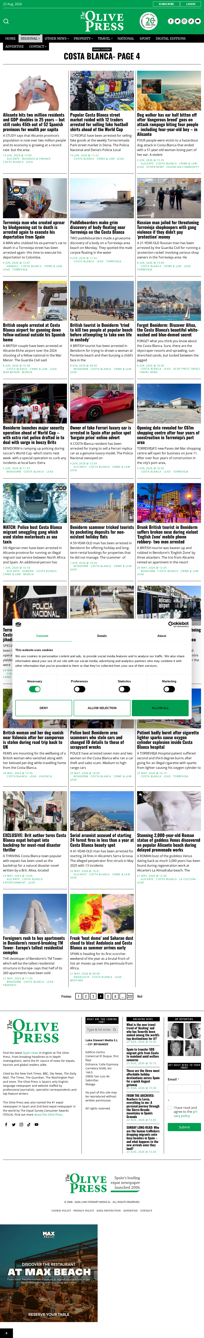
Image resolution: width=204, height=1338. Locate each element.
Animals (13, 266)
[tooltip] (171, 21)
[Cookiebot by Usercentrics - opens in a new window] (171, 625)
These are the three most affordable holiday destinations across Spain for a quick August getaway (143, 1078)
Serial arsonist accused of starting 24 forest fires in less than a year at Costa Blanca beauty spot (102, 840)
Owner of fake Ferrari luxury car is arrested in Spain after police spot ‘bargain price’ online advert (100, 432)
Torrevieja (20, 269)
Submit (184, 1127)
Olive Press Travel (186, 368)
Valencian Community (182, 167)
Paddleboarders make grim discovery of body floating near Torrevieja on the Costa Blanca (97, 227)
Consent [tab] (42, 636)
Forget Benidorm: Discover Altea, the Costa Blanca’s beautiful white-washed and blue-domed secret (168, 329)
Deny (44, 708)
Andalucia (81, 977)
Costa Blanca (13, 162)
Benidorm (81, 369)
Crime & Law (106, 158)
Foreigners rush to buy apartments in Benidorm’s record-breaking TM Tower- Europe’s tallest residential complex (34, 945)
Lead (29, 162)
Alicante (13, 158)
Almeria (28, 571)
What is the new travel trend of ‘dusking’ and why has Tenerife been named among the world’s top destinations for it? (143, 1031)
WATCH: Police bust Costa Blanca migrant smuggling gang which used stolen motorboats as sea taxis (32, 534)
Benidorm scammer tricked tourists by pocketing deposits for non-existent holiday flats (102, 532)
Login (190, 4)
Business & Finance (36, 158)
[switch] (79, 689)
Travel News (148, 372)
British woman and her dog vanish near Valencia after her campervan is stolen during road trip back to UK (33, 739)
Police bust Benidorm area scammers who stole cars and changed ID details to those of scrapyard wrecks (97, 739)
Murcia (27, 372)
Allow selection (102, 708)
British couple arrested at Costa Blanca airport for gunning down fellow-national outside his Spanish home (34, 332)
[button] (115, 1029)
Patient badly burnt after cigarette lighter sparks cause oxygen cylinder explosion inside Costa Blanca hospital (168, 739)
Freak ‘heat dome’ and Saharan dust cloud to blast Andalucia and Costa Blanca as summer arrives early (101, 942)
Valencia (45, 776)
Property (10, 985)
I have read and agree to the (186, 1112)
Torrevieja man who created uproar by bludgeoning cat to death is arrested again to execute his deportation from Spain (34, 229)
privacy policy (186, 1113)
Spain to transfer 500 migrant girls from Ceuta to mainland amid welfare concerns (143, 1055)
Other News (155, 167)
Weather (76, 980)
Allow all (160, 708)
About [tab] (161, 636)
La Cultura (187, 879)
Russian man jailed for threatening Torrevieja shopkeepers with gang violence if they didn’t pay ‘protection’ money (168, 229)
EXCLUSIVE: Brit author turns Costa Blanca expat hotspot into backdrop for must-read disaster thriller (34, 842)
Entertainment (14, 882)
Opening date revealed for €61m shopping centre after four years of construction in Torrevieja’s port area (168, 434)
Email (173, 1079)
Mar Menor (11, 372)
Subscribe (166, 4)
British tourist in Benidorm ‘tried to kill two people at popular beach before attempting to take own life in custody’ (101, 332)
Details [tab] (102, 636)
